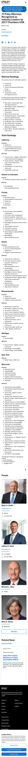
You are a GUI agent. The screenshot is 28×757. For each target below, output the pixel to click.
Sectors (17, 700)
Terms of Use (5, 717)
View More (14, 631)
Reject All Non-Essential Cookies (14, 749)
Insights (17, 706)
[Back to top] (25, 470)
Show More (5, 35)
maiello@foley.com (6, 508)
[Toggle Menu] (25, 2)
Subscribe (4, 712)
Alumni (3, 709)
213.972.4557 (8, 556)
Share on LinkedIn (2, 42)
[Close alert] (24, 9)
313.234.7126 (8, 516)
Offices (3, 703)
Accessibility (5, 729)
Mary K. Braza (7, 621)
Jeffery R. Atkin (8, 546)
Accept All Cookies (14, 754)
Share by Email (12, 42)
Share (15, 42)
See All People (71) (7, 32)
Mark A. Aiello (7, 505)
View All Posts (7, 643)
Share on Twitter (6, 42)
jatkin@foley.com (6, 549)
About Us (4, 700)
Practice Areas (18, 703)
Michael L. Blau (8, 587)
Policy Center (5, 723)
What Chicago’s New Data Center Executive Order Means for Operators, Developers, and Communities (13, 9)
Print (9, 42)
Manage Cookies (14, 745)
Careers (4, 706)
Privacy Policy (5, 720)
